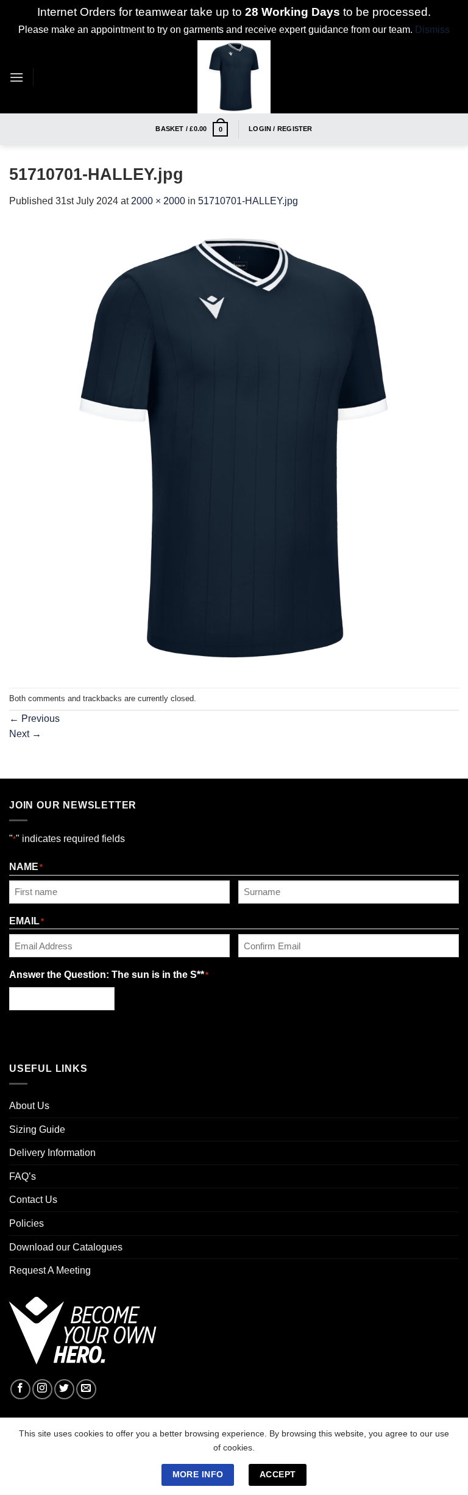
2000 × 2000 (158, 201)
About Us (29, 1106)
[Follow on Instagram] (42, 1389)
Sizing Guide (37, 1129)
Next (25, 734)
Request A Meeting (50, 1270)
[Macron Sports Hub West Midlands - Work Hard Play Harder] (234, 76)
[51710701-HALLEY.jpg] (234, 447)
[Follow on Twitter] (64, 1389)
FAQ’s (22, 1176)
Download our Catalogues (65, 1247)
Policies (26, 1223)
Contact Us (33, 1199)
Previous (34, 718)
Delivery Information (52, 1152)
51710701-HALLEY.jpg (248, 201)
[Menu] (16, 77)
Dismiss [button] (432, 29)
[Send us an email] (86, 1389)
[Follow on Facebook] (20, 1389)
